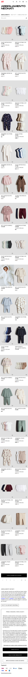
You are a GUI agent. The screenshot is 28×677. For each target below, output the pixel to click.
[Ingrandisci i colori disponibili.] (2, 107)
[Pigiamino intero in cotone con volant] (7, 61)
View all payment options (6, 673)
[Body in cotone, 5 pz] (21, 91)
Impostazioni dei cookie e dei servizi (15, 660)
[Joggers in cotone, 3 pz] (21, 213)
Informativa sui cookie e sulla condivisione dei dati (15, 645)
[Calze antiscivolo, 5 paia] (7, 30)
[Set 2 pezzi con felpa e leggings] (21, 335)
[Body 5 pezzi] (21, 488)
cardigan (11, 598)
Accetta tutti (15, 649)
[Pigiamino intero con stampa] (7, 457)
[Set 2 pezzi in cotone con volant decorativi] (7, 184)
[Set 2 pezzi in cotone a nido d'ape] (7, 396)
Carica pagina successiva (14, 575)
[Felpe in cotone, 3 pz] (7, 488)
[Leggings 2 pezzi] (21, 519)
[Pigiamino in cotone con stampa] (7, 122)
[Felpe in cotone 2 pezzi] (7, 519)
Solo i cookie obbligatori (15, 655)
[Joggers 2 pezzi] (21, 426)
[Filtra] (26, 18)
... (17, 580)
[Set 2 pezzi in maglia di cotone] (7, 213)
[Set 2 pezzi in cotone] (21, 61)
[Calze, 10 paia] (21, 122)
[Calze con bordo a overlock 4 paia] (7, 91)
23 (21, 580)
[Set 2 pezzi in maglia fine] (7, 365)
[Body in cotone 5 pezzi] (21, 30)
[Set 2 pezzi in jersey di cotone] (21, 396)
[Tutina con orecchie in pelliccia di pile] (21, 184)
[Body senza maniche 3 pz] (21, 457)
